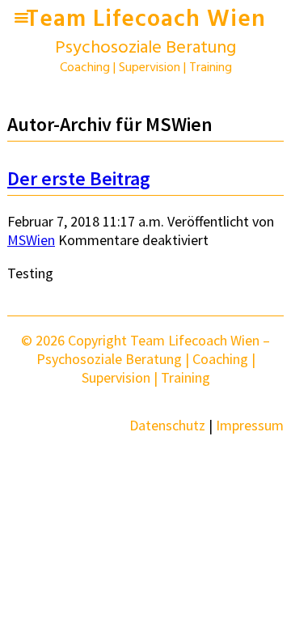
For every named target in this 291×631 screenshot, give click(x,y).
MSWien (31, 240)
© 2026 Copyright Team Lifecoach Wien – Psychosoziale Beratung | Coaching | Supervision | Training (145, 359)
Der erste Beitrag (78, 178)
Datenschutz (167, 425)
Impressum (250, 425)
